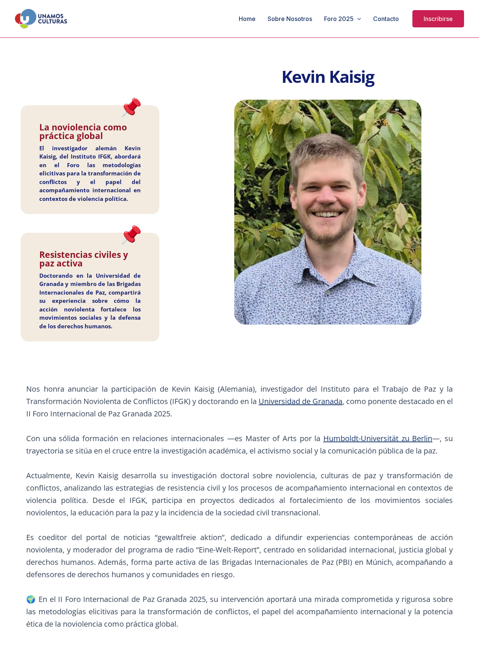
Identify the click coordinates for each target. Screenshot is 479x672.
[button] (438, 18)
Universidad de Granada (300, 401)
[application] (357, 18)
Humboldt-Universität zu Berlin (377, 438)
